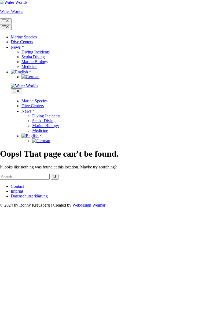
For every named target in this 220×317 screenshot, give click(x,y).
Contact (17, 186)
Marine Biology (34, 61)
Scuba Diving (33, 57)
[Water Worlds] (24, 86)
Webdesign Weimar (88, 205)
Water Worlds (11, 11)
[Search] (54, 177)
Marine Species (24, 37)
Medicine (29, 66)
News (16, 47)
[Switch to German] (30, 76)
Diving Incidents (35, 52)
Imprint (17, 191)
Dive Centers (22, 41)
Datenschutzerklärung (29, 196)
